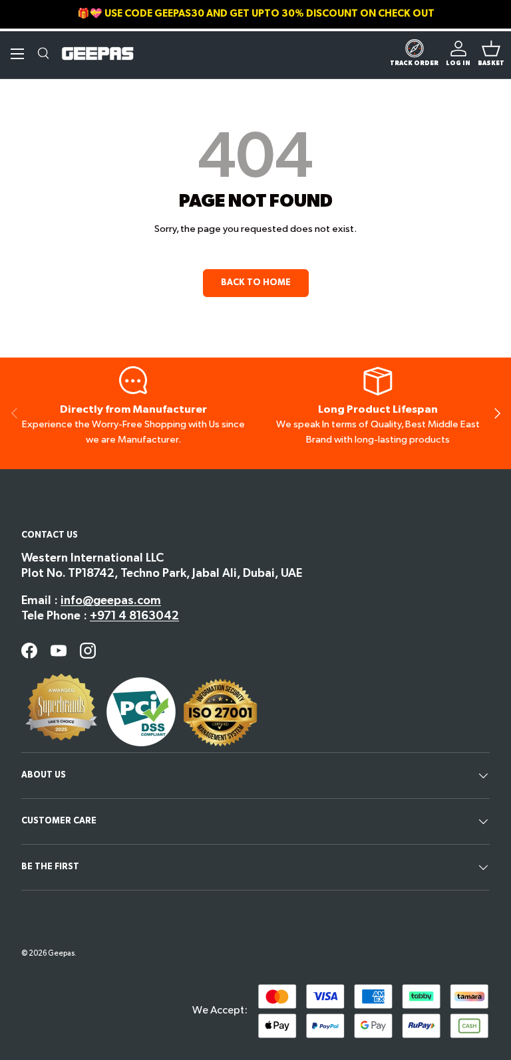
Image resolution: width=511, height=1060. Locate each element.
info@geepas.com (111, 600)
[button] (491, 54)
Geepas (61, 953)
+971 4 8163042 (134, 616)
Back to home (256, 282)
